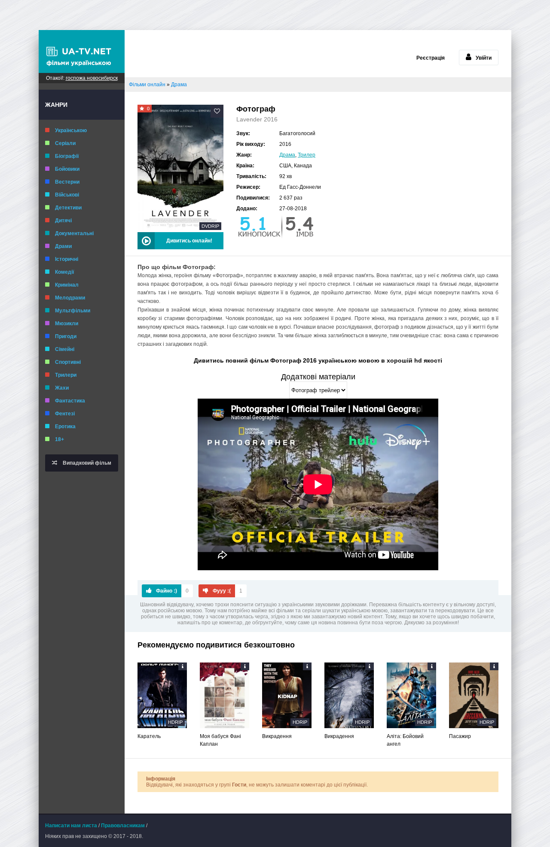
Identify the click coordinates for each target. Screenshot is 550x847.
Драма (287, 155)
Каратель (149, 736)
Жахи (62, 388)
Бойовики (67, 169)
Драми (63, 246)
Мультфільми (72, 311)
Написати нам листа (71, 826)
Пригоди (65, 336)
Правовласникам (123, 826)
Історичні (66, 259)
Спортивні (68, 362)
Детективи (68, 208)
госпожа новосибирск (92, 78)
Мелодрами (70, 298)
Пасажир (460, 736)
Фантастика (70, 401)
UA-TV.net (82, 51)
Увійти (484, 58)
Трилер (306, 155)
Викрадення (277, 736)
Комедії (64, 272)
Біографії (67, 156)
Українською (71, 130)
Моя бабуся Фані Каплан (220, 740)
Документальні (74, 233)
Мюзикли (66, 324)
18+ (59, 439)
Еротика (65, 427)
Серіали (65, 143)
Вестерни (67, 182)
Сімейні (64, 349)
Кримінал (67, 285)
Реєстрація (430, 58)
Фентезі (65, 414)
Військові (67, 195)
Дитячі (63, 221)
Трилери (65, 375)
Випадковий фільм (86, 463)
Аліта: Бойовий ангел (405, 740)
